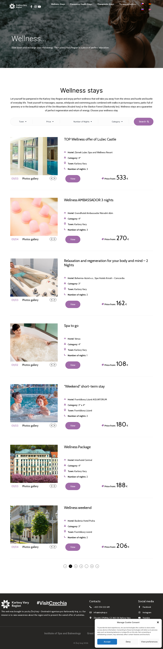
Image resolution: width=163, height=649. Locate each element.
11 (92, 566)
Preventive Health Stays (81, 4)
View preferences (149, 641)
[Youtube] (39, 6)
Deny (128, 641)
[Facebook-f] (31, 6)
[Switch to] (142, 3)
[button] (158, 622)
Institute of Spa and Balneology (62, 633)
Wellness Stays (58, 4)
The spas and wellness (127, 4)
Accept (107, 641)
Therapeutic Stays (105, 4)
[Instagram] (35, 6)
